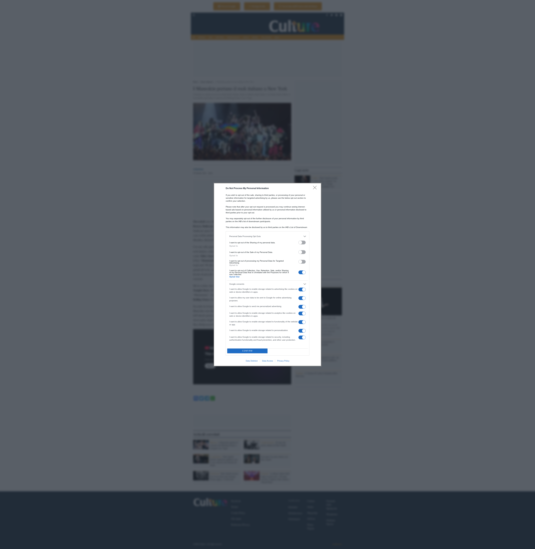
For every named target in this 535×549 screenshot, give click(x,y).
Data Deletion (252, 361)
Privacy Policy (283, 361)
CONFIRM (247, 351)
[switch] (302, 242)
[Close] (315, 188)
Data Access (267, 361)
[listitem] (267, 236)
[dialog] (267, 274)
